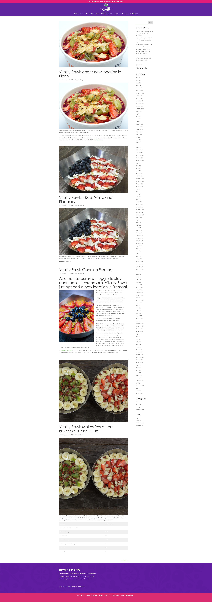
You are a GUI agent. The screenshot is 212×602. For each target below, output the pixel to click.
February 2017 (139, 318)
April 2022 (138, 170)
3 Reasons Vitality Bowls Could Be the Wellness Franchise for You (144, 40)
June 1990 (138, 391)
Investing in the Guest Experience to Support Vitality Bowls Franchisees (144, 33)
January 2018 (139, 290)
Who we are (78, 13)
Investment (119, 13)
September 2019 (140, 243)
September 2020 (140, 214)
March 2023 (139, 147)
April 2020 (138, 227)
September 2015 (140, 362)
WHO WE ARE (80, 595)
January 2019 (139, 261)
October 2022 (139, 158)
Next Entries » (124, 560)
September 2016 (140, 331)
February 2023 (139, 150)
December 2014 (140, 380)
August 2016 (139, 334)
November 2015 (140, 357)
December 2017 (140, 292)
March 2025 (139, 95)
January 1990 (139, 393)
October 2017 (139, 297)
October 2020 (139, 212)
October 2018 (139, 266)
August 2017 (139, 302)
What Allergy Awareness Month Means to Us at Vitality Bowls (76, 579)
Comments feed (140, 423)
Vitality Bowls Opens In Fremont (86, 269)
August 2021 (139, 189)
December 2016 (140, 323)
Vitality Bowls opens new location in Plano (90, 73)
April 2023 (138, 145)
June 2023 (138, 139)
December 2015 (140, 354)
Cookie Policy (130, 595)
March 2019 (139, 259)
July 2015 (138, 367)
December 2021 (140, 178)
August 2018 (139, 271)
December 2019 (140, 235)
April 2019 (138, 256)
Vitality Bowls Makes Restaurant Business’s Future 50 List (86, 428)
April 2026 (138, 85)
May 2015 (138, 372)
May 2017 (138, 310)
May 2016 (138, 341)
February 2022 (139, 173)
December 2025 (140, 93)
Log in (137, 418)
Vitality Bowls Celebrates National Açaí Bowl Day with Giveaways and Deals (143, 58)
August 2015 (139, 365)
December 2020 (140, 209)
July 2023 (138, 137)
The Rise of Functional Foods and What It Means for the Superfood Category (143, 51)
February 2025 (139, 98)
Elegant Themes (70, 599)
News (126, 13)
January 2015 (139, 378)
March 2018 (139, 284)
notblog (138, 407)
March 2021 (139, 201)
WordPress (85, 599)
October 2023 (139, 132)
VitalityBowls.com (98, 139)
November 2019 (140, 238)
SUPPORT (107, 595)
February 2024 (139, 124)
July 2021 (138, 191)
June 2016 (138, 339)
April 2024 (138, 119)
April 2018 (138, 282)
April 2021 (138, 199)
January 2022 (139, 176)
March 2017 (139, 315)
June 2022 (138, 168)
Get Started (134, 13)
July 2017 (138, 305)
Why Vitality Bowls (91, 13)
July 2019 (138, 248)
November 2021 (140, 181)
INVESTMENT (115, 595)
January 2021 (139, 207)
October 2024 (139, 106)
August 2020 (139, 217)
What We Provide (106, 13)
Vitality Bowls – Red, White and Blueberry (85, 199)
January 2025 (139, 100)
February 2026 (139, 90)
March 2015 (139, 375)
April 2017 (138, 313)
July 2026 (138, 77)
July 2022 (138, 165)
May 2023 (138, 142)
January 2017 (139, 321)
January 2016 (139, 352)
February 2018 (139, 287)
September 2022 (140, 160)
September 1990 (140, 385)
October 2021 (139, 183)
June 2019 (138, 251)
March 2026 (139, 88)
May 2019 (138, 253)
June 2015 (138, 370)
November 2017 (140, 295)
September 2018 (140, 269)
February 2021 (139, 204)
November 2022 (140, 155)
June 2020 (138, 222)
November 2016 (140, 326)
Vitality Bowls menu (66, 350)
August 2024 (139, 111)
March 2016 (139, 347)
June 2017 (138, 308)
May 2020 (138, 225)
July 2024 (138, 114)
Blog (76, 79)
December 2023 (140, 129)
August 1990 (139, 388)
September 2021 (140, 186)
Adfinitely (63, 79)
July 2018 (138, 274)
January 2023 (139, 152)
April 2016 (138, 344)
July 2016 (138, 336)
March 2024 (139, 121)
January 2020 (139, 233)
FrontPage (81, 79)
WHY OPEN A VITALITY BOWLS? (94, 595)
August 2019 (139, 246)
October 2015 (139, 360)
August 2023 (139, 134)
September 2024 (140, 108)
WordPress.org (139, 425)
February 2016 (139, 349)
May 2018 (138, 279)
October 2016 (139, 328)
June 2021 (138, 194)
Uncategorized (140, 409)
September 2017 (140, 300)
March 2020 (139, 230)
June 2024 (138, 116)
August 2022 (139, 163)
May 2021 (138, 196)
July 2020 (138, 220)
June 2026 (138, 80)
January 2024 (139, 126)
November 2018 (140, 264)
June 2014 (138, 383)
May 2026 (138, 82)
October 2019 (139, 240)
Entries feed (139, 420)
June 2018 (138, 277)
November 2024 (140, 103)
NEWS (122, 595)
